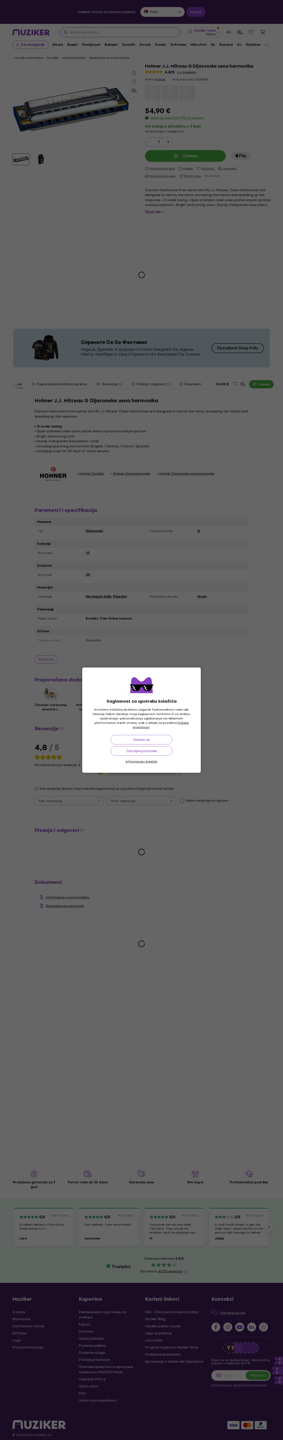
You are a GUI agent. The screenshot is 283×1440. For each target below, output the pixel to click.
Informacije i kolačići (141, 761)
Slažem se (141, 739)
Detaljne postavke (141, 751)
